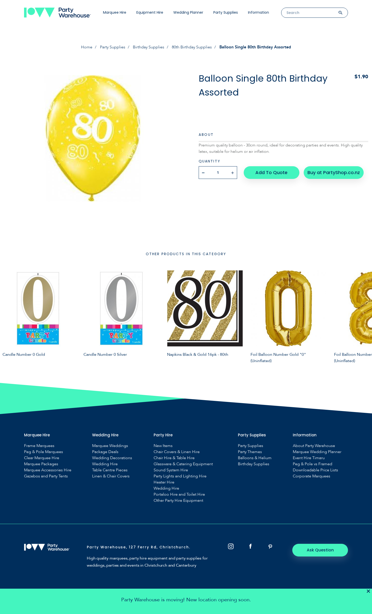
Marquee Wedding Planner (317, 452)
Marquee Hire (114, 12)
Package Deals (105, 452)
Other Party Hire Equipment (178, 500)
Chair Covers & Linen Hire (177, 452)
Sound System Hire (171, 470)
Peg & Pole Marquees (43, 452)
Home (86, 47)
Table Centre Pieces (110, 470)
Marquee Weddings (110, 445)
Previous (8, 316)
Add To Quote (271, 172)
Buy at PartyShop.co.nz (333, 172)
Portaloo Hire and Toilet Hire (179, 494)
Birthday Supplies (148, 47)
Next (364, 316)
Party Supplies (225, 12)
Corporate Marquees (311, 476)
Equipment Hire (149, 12)
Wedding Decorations (112, 458)
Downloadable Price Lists (315, 470)
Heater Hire (164, 482)
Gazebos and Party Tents (46, 476)
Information (258, 12)
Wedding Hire (105, 464)
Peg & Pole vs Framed (312, 464)
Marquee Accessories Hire (47, 470)
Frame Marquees (39, 445)
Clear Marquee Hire (41, 458)
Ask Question (320, 550)
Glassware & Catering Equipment (183, 464)
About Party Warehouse (314, 445)
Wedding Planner (188, 12)
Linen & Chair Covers (111, 476)
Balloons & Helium (255, 458)
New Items (163, 445)
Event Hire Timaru (309, 458)
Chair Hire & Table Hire (174, 458)
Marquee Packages (41, 464)
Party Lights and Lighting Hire (180, 476)
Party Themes (250, 452)
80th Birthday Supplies (192, 47)
